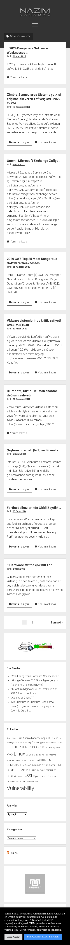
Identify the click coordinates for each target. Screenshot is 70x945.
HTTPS (18, 747)
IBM (25, 747)
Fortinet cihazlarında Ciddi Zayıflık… (34, 508)
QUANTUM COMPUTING (36, 765)
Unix (24, 781)
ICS (30, 747)
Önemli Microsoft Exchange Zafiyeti (33, 161)
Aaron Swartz (12, 738)
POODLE (10, 760)
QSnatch (24, 760)
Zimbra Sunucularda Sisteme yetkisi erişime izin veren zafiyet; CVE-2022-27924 (34, 99)
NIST (47, 755)
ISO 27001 (39, 747)
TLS (47, 776)
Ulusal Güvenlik (14, 781)
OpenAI (52, 755)
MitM (36, 755)
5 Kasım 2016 (19, 454)
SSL (29, 775)
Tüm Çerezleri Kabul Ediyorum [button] (43, 936)
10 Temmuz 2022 (21, 107)
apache (36, 738)
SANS (14, 853)
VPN (37, 781)
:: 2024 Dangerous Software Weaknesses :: (35, 676)
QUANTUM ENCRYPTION (40, 770)
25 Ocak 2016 (19, 511)
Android (27, 738)
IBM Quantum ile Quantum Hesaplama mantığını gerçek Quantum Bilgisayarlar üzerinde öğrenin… (33, 706)
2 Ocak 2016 (19, 569)
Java (58, 747)
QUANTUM (34, 760)
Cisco (34, 742)
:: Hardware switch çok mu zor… (30, 565)
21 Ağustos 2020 (21, 267)
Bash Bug (26, 742)
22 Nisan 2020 (20, 328)
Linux (19, 754)
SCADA (11, 776)
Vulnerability (20, 788)
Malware (29, 755)
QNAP (17, 760)
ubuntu (54, 776)
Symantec (39, 776)
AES (20, 738)
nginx (41, 755)
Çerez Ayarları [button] (13, 936)
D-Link (59, 742)
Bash (19, 742)
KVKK (10, 754)
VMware (30, 781)
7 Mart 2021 (19, 164)
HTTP (10, 747)
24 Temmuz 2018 (21, 399)
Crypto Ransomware (47, 742)
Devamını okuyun (20, 143)
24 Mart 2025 (19, 56)
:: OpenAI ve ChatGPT (22, 697)
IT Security (50, 747)
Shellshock (21, 776)
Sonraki (56, 622)
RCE (54, 770)
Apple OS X (47, 738)
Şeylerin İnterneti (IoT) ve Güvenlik (32, 450)
